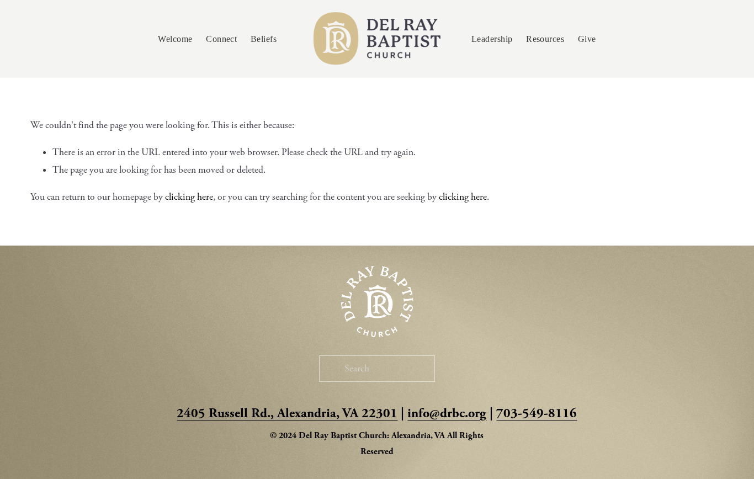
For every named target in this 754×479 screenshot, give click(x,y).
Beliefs (264, 39)
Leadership (492, 39)
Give (587, 39)
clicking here (189, 197)
